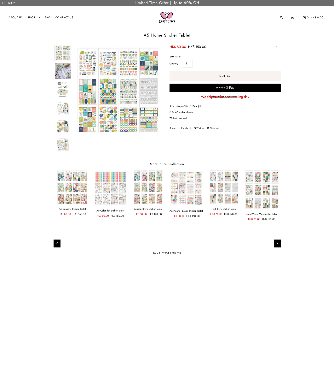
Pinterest (214, 128)
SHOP (31, 17)
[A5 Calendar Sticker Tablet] (110, 188)
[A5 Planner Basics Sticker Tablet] (186, 188)
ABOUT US (16, 17)
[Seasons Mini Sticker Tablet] (148, 187)
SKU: (172, 56)
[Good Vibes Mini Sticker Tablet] (262, 189)
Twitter (200, 128)
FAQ (47, 17)
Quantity (174, 63)
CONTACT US (64, 17)
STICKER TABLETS (171, 253)
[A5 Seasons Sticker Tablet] (72, 187)
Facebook (186, 128)
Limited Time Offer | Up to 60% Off (167, 3)
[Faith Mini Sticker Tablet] (224, 187)
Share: (173, 128)
